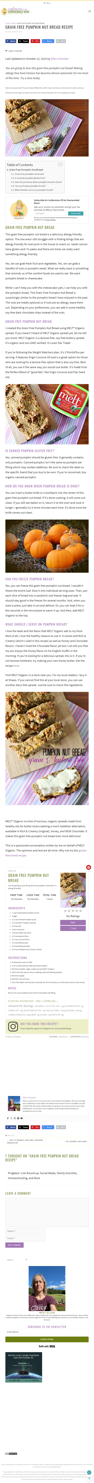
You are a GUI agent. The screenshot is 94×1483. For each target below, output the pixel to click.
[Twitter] (11, 1118)
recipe (13, 23)
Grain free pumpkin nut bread (29, 173)
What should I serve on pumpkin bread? (34, 189)
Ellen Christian (60, 59)
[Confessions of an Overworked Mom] (15, 10)
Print (72, 922)
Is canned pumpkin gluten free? (30, 177)
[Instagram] (15, 1118)
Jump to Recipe (15, 51)
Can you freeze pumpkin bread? (30, 185)
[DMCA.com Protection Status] (11, 1454)
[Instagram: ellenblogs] (14, 1026)
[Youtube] (21, 1118)
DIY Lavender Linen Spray (76, 1141)
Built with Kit (47, 1346)
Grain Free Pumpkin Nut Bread (26, 169)
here (16, 666)
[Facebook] (8, 1118)
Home (7, 23)
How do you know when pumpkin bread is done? (38, 181)
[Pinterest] (18, 1118)
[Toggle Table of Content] (59, 164)
